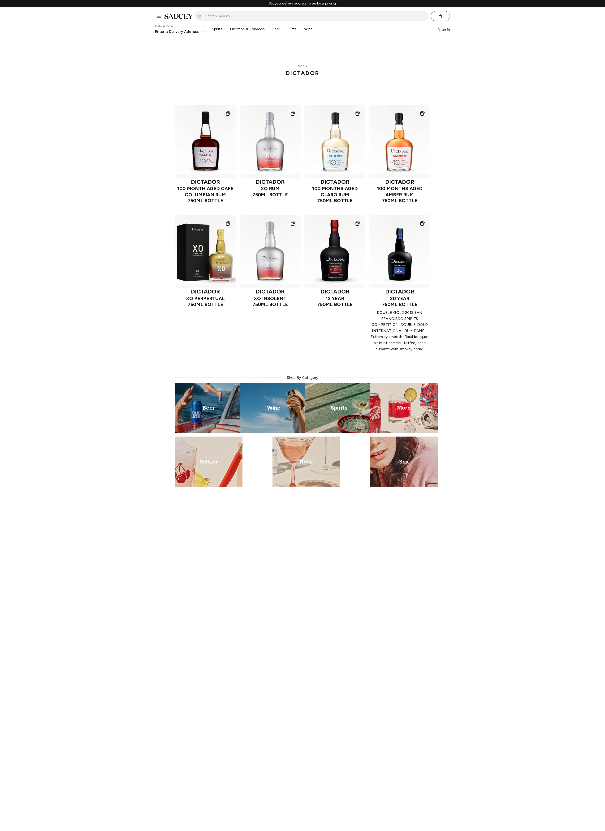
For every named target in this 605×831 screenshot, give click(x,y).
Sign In (444, 29)
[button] (228, 113)
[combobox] (315, 16)
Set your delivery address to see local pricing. (303, 3)
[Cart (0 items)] (440, 16)
